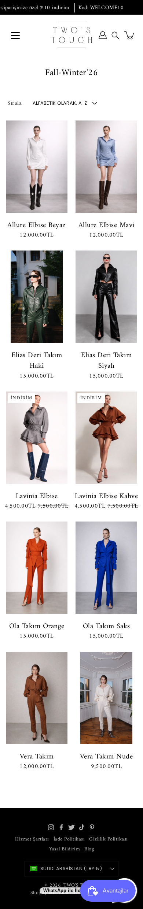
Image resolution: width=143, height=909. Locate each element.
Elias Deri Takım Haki (36, 360)
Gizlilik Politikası (108, 839)
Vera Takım (37, 756)
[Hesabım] (103, 35)
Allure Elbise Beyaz (36, 225)
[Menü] (15, 35)
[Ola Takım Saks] (106, 568)
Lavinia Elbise (37, 496)
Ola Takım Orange (37, 626)
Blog (89, 849)
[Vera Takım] (36, 698)
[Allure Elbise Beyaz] (36, 166)
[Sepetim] (130, 35)
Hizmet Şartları (32, 839)
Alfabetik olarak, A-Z (60, 103)
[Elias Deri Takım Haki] (37, 297)
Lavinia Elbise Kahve (106, 496)
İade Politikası (69, 839)
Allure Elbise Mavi (106, 225)
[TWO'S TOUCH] (71, 35)
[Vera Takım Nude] (106, 698)
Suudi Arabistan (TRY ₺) (71, 868)
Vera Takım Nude (106, 756)
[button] (115, 35)
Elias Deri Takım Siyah (106, 360)
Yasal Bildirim (64, 849)
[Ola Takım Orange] (36, 568)
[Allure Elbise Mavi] (106, 166)
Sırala (14, 103)
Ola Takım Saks (106, 626)
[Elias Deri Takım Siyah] (106, 297)
